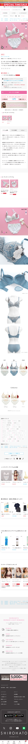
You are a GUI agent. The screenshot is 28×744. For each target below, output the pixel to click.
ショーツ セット (17, 424)
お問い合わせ (3, 704)
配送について (3, 699)
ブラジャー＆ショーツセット (15, 18)
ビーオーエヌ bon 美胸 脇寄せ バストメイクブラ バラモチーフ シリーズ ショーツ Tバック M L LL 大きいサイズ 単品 (5, 191)
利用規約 (16, 701)
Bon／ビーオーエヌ (13, 20)
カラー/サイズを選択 (14, 92)
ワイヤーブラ (25, 18)
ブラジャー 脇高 (16, 420)
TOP (2, 18)
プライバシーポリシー (18, 699)
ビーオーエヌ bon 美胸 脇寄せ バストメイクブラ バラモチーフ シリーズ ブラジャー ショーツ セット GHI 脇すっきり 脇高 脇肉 (14, 192)
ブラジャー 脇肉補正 (7, 422)
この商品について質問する (14, 453)
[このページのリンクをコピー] (23, 459)
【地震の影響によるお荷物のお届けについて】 (13, 2)
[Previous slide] (2, 36)
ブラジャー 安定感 (7, 420)
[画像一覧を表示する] (2, 47)
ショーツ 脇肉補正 (7, 424)
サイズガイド (3, 694)
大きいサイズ (12, 603)
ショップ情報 (16, 704)
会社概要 (16, 694)
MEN (7, 687)
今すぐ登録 (6, 80)
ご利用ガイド (3, 696)
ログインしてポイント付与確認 (16, 80)
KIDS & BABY (13, 687)
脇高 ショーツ (17, 422)
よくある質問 (3, 701)
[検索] (24, 9)
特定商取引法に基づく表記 (19, 696)
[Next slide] (26, 36)
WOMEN (6, 18)
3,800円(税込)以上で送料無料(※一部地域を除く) (14, 0)
